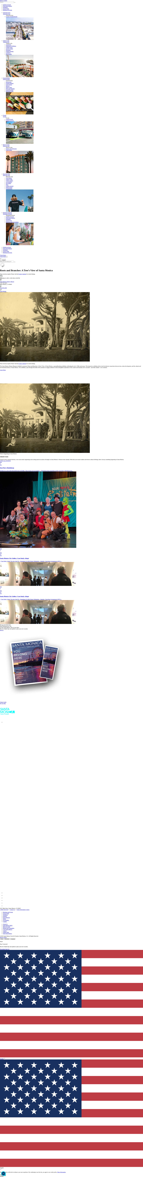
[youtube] (4, 898)
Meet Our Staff (6, 927)
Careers (5, 931)
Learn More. (3, 370)
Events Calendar (22, 274)
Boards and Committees (8, 928)
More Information (61, 1172)
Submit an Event (7, 4)
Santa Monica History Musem (7, 281)
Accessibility (6, 920)
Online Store (6, 932)
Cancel (3, 260)
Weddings (5, 7)
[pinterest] (4, 903)
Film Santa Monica (7, 6)
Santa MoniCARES (7, 925)
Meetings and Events (8, 912)
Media (4, 919)
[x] (73, 892)
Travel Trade (6, 8)
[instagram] (4, 895)
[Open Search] (6, 256)
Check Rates (9, 150)
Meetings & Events (7, 10)
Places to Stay (6, 144)
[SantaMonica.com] (7, 718)
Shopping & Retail (7, 212)
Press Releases (6, 917)
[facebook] (4, 722)
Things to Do (6, 40)
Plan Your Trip (6, 174)
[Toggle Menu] (0, 258)
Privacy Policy (3, 937)
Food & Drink (6, 78)
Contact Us (12, 909)
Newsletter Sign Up (4, 949)
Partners (5, 916)
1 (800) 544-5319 (4, 909)
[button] (71, 1114)
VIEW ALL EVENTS (5, 461)
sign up (1, 630)
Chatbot (5, 921)
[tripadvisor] (4, 905)
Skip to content (3, 0)
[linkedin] (4, 900)
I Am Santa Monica (7, 929)
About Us (5, 924)
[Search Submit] (14, 2)
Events (4, 115)
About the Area (6, 12)
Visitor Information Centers (23, 909)
